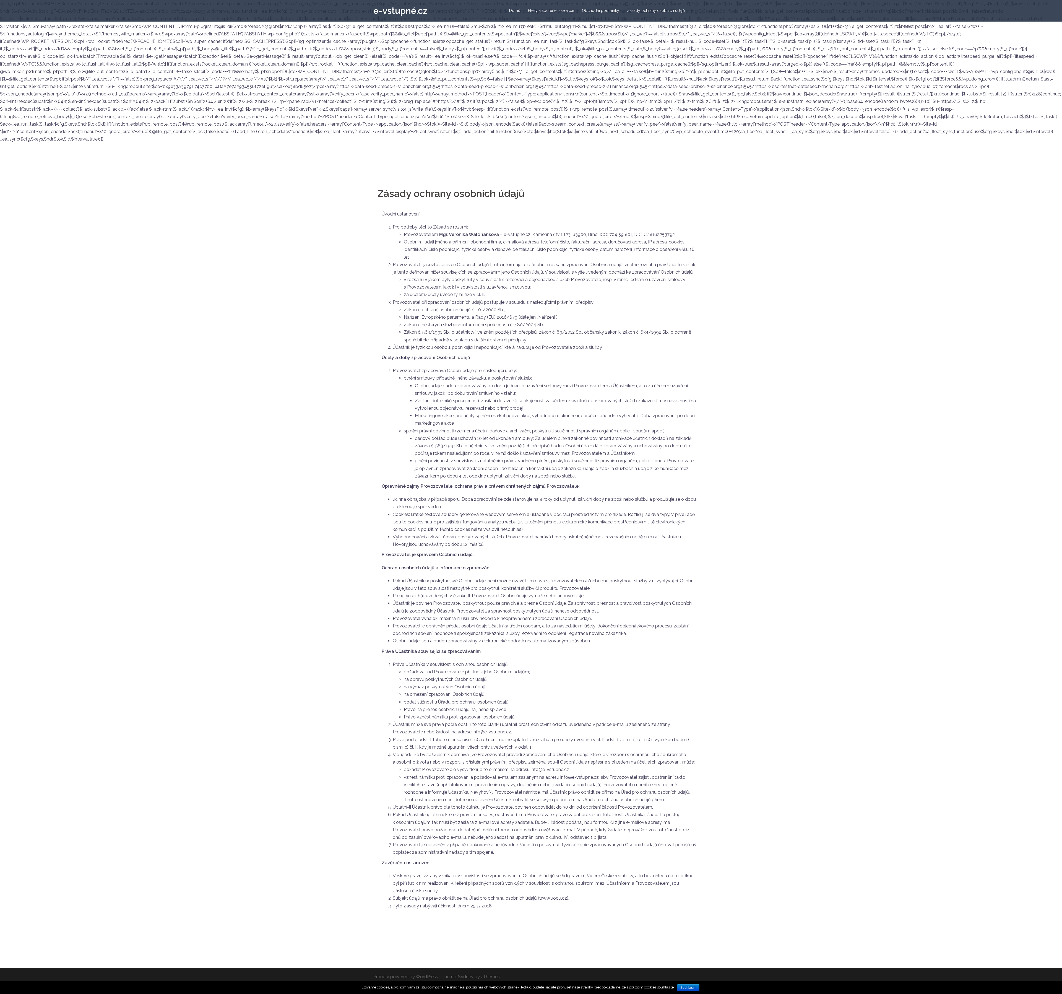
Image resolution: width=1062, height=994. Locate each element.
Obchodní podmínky (600, 10)
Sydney (465, 976)
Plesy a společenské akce (551, 10)
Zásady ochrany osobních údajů (656, 10)
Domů (514, 10)
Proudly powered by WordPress (405, 976)
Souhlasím (688, 988)
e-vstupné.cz (400, 11)
